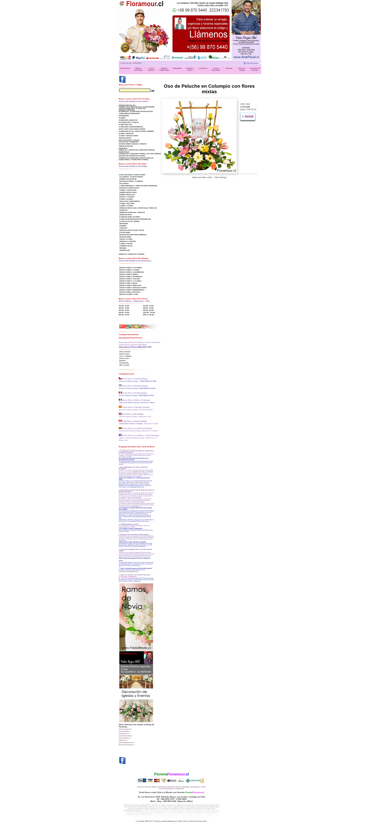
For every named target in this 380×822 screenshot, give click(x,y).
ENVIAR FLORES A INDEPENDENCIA (131, 290)
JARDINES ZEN (124, 250)
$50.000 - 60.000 (124, 315)
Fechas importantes (216, 69)
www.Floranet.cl (124, 731)
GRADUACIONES (125, 237)
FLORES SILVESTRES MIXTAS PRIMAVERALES (135, 219)
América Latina (124, 354)
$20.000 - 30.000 (124, 308)
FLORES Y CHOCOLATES (127, 190)
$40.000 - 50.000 (124, 312)
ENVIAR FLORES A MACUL (128, 283)
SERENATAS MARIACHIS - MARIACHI (132, 212)
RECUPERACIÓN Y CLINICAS (129, 122)
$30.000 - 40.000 (124, 310)
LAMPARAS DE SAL (126, 246)
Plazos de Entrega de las (161, 787)
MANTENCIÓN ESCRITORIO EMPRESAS (132, 235)
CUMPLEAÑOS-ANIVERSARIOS (129, 113)
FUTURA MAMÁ (124, 232)
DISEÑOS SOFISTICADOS (128, 192)
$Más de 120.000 (148, 315)
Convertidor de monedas (254, 69)
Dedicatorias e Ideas (198, 787)
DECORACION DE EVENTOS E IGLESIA (132, 156)
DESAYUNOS (123, 223)
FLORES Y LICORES (126, 206)
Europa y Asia (124, 358)
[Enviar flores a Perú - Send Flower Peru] (120, 393)
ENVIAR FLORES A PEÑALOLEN (130, 285)
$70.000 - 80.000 (148, 306)
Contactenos (179, 788)
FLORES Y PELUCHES (126, 203)
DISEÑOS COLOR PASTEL (128, 179)
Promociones (125, 68)
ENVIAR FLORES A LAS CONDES (130, 267)
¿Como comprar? (151, 69)
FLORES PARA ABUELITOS (128, 120)
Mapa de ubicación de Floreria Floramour (135, 575)
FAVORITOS (123, 210)
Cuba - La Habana (125, 356)
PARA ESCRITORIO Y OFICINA (129, 140)
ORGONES (122, 248)
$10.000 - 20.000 (124, 306)
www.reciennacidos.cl (126, 745)
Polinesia (122, 360)
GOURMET (122, 226)
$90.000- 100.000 (148, 310)
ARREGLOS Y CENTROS (127, 241)
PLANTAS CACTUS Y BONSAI (129, 221)
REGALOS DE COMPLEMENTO (129, 201)
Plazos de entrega (241, 69)
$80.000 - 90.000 (148, 308)
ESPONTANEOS (124, 152)
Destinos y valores (190, 69)
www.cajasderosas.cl (126, 742)
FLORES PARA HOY (125, 124)
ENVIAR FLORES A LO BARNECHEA (131, 272)
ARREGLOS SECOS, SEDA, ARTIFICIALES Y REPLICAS (138, 208)
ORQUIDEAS (123, 148)
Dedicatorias (177, 68)
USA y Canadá (124, 365)
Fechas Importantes (166, 788)
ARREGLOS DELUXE (126, 146)
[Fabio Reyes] (246, 59)
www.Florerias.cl (125, 738)
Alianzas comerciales (138, 69)
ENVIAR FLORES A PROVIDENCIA (130, 276)
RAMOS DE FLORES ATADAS (129, 188)
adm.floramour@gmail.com (128, 571)
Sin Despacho (124, 363)
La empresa (203, 68)
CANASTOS (123, 228)
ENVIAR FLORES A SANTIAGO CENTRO (133, 287)
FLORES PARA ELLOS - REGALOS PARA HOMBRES (136, 131)
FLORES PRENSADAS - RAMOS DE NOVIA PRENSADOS (138, 186)
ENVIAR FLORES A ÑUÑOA (128, 274)
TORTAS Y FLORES (125, 239)
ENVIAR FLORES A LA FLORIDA (130, 281)
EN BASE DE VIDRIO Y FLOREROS (131, 181)
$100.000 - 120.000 (149, 312)
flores (173, 787)
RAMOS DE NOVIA (125, 138)
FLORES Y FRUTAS (125, 243)
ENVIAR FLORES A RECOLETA (129, 292)
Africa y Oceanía (124, 351)
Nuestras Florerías (144, 787)
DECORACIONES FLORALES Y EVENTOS (133, 144)
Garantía (229, 68)
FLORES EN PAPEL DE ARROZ (129, 217)
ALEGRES (122, 118)
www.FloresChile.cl (125, 736)
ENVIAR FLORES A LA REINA (129, 270)
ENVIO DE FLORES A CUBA (128, 294)
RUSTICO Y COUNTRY (126, 197)
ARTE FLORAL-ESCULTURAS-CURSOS (132, 129)
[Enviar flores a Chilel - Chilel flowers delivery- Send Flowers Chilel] (120, 379)
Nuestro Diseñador (183, 787)
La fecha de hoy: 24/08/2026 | (131, 63)
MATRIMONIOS (124, 115)
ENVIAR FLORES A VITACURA (129, 279)
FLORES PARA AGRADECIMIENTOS (131, 127)
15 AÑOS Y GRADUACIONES (128, 136)
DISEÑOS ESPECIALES (127, 194)
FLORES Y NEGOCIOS (126, 133)
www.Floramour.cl (125, 729)
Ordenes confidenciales (164, 69)
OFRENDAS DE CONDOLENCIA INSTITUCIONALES (136, 158)
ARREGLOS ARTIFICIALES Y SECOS (131, 230)
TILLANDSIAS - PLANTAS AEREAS (131, 177)
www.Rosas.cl (124, 733)
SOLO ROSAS (124, 183)
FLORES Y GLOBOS (126, 199)
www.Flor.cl (123, 740)
